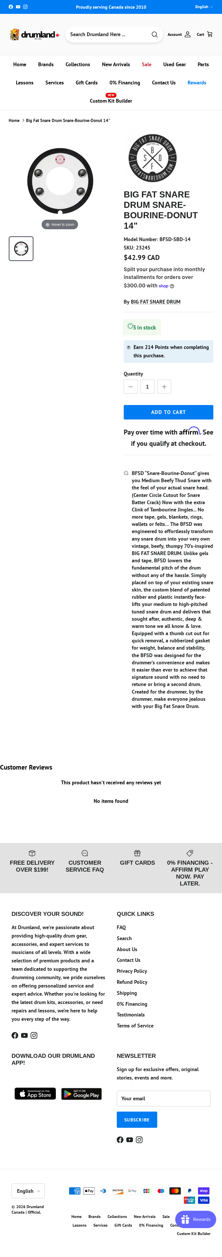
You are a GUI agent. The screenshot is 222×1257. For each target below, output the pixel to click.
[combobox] (106, 34)
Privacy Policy (132, 971)
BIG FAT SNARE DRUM (155, 301)
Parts (203, 64)
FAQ (121, 927)
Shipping (127, 993)
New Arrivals (116, 64)
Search (124, 938)
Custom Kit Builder (111, 98)
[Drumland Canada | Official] (35, 34)
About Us (127, 949)
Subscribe (137, 1120)
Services (54, 82)
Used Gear (174, 64)
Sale (146, 64)
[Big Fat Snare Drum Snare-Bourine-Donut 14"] (21, 248)
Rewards (197, 82)
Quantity (133, 373)
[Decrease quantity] (131, 386)
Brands (46, 64)
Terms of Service (135, 1025)
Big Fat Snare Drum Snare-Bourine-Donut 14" (68, 120)
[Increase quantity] (164, 386)
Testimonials (131, 1014)
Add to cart (168, 412)
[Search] (154, 34)
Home (19, 64)
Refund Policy (132, 982)
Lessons (25, 82)
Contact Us (164, 82)
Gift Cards (87, 82)
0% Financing (125, 82)
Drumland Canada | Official (28, 1209)
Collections (78, 64)
